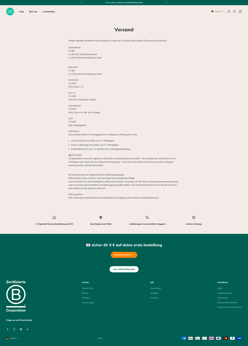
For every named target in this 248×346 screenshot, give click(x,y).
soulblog (154, 293)
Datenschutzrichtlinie (227, 302)
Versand (154, 297)
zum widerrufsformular (124, 269)
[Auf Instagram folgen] (14, 329)
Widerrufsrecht (224, 293)
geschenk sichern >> (124, 254)
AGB (219, 288)
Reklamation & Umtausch (229, 307)
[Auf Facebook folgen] (7, 329)
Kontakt (86, 297)
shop (21, 11)
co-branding (49, 11)
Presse (85, 293)
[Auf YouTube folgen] (21, 329)
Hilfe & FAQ (87, 288)
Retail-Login (88, 302)
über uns (33, 11)
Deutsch (218, 11)
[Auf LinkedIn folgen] (27, 329)
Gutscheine (155, 288)
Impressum (222, 297)
